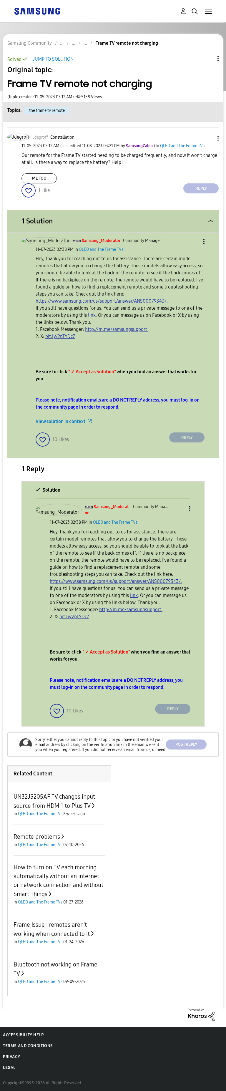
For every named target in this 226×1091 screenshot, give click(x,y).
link (92, 315)
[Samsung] (37, 11)
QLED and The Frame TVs (182, 145)
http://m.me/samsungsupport (116, 329)
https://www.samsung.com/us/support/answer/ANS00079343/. (102, 301)
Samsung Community (29, 43)
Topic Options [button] (208, 58)
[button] (208, 138)
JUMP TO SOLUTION (53, 59)
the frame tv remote (47, 110)
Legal (9, 1067)
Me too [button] (39, 178)
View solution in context (60, 421)
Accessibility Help (23, 1034)
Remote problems (37, 836)
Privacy (11, 1056)
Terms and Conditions (28, 1045)
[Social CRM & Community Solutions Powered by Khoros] (201, 1014)
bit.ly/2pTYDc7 (60, 336)
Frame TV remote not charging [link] (126, 43)
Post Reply (186, 744)
